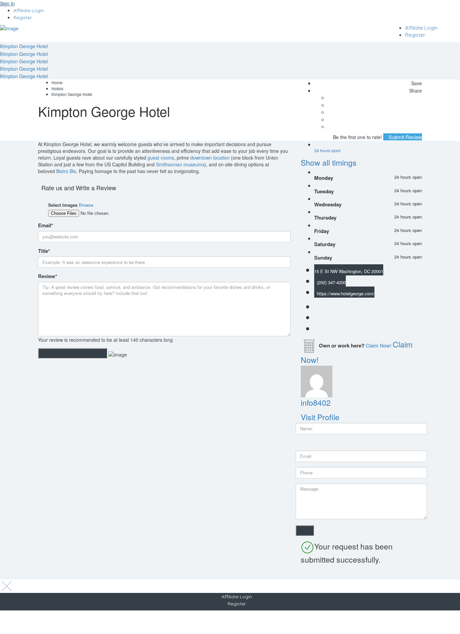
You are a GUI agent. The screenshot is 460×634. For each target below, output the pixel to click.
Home (57, 82)
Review (47, 276)
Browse (86, 205)
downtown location (210, 157)
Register (22, 17)
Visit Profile (320, 417)
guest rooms (160, 157)
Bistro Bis (66, 171)
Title (44, 251)
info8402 (316, 402)
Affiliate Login (28, 10)
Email (45, 225)
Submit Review (404, 136)
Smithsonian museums (180, 164)
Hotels (57, 88)
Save (416, 83)
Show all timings (329, 162)
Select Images (62, 205)
